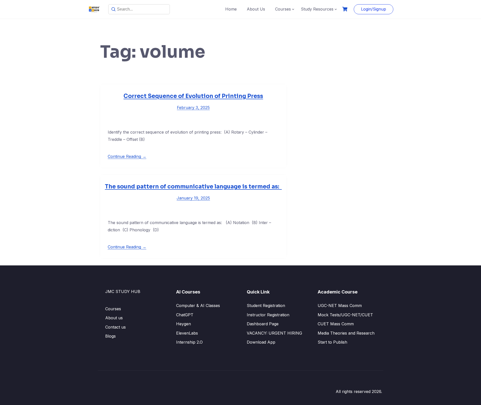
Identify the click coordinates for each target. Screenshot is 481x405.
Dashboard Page (263, 323)
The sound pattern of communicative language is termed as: (193, 186)
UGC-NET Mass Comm (340, 305)
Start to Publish (332, 342)
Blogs (110, 336)
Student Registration (266, 305)
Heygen (183, 323)
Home (231, 9)
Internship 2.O (189, 342)
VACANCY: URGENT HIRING (274, 333)
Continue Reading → (127, 156)
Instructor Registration (268, 314)
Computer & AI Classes (198, 305)
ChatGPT (184, 314)
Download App (261, 342)
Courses (283, 9)
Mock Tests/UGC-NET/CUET (345, 314)
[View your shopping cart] (345, 9)
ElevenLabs (187, 333)
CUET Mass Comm (336, 323)
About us (114, 317)
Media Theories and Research (346, 333)
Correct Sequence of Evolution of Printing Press (193, 96)
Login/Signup (373, 9)
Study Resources (317, 9)
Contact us (115, 327)
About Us (256, 9)
